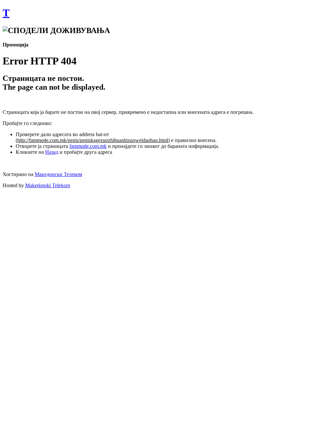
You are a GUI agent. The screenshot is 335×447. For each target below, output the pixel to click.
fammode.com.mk (88, 146)
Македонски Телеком (58, 174)
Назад (51, 152)
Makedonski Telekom (47, 185)
